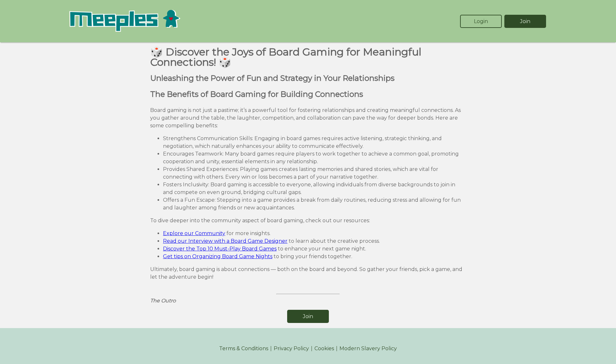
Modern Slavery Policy (368, 348)
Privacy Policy (291, 348)
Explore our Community (194, 233)
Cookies (324, 348)
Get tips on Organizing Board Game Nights (217, 256)
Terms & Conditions (243, 348)
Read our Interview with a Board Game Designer (225, 241)
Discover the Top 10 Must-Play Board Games (220, 249)
